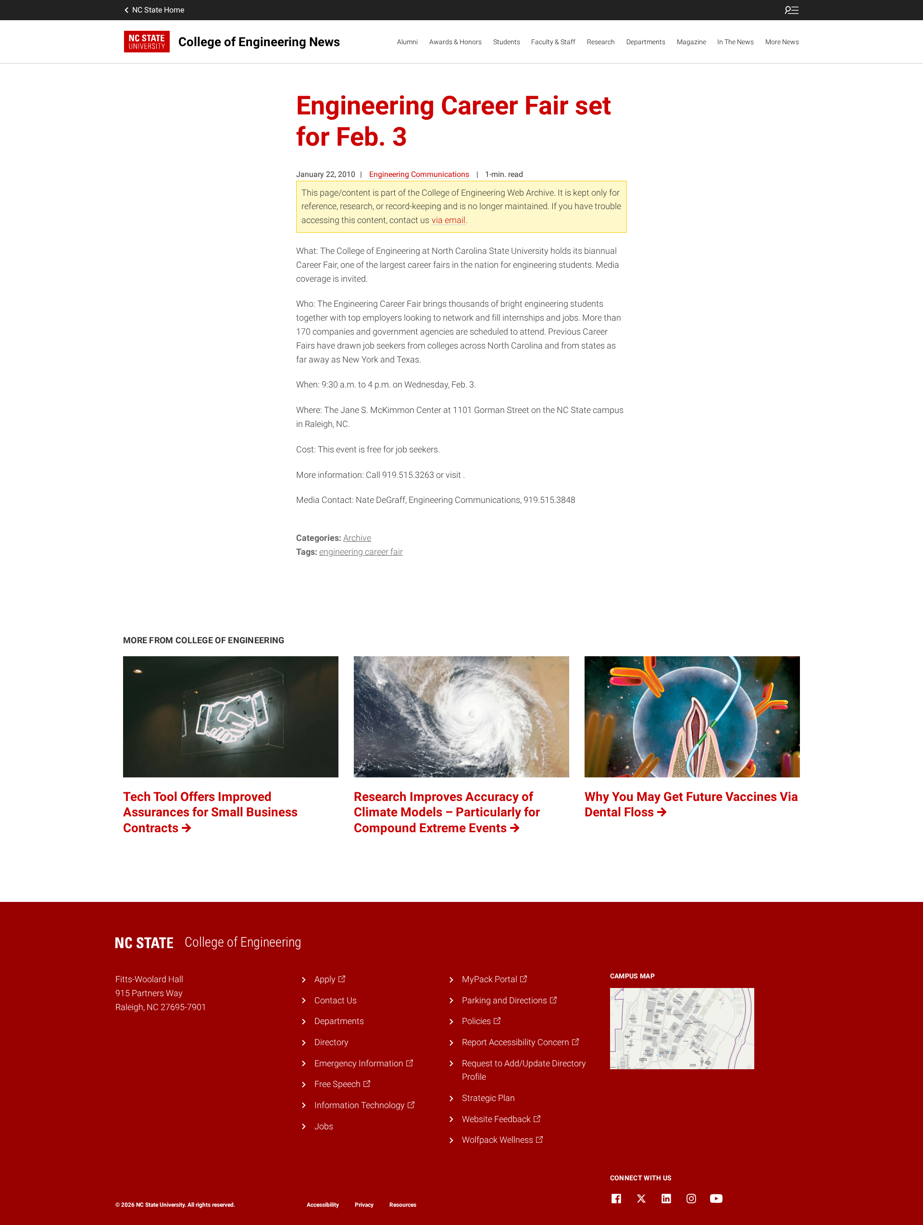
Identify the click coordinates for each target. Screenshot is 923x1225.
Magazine (691, 42)
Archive (357, 538)
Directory (331, 1042)
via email (448, 220)
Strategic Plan (488, 1098)
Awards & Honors (455, 42)
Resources (402, 1204)
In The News (735, 42)
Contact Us (335, 1000)
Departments (645, 42)
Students (506, 42)
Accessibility (323, 1204)
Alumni (407, 42)
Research (601, 42)
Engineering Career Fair (361, 552)
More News (782, 42)
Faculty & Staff (553, 42)
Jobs (323, 1126)
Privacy (364, 1204)
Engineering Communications (419, 174)
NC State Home (158, 9)
